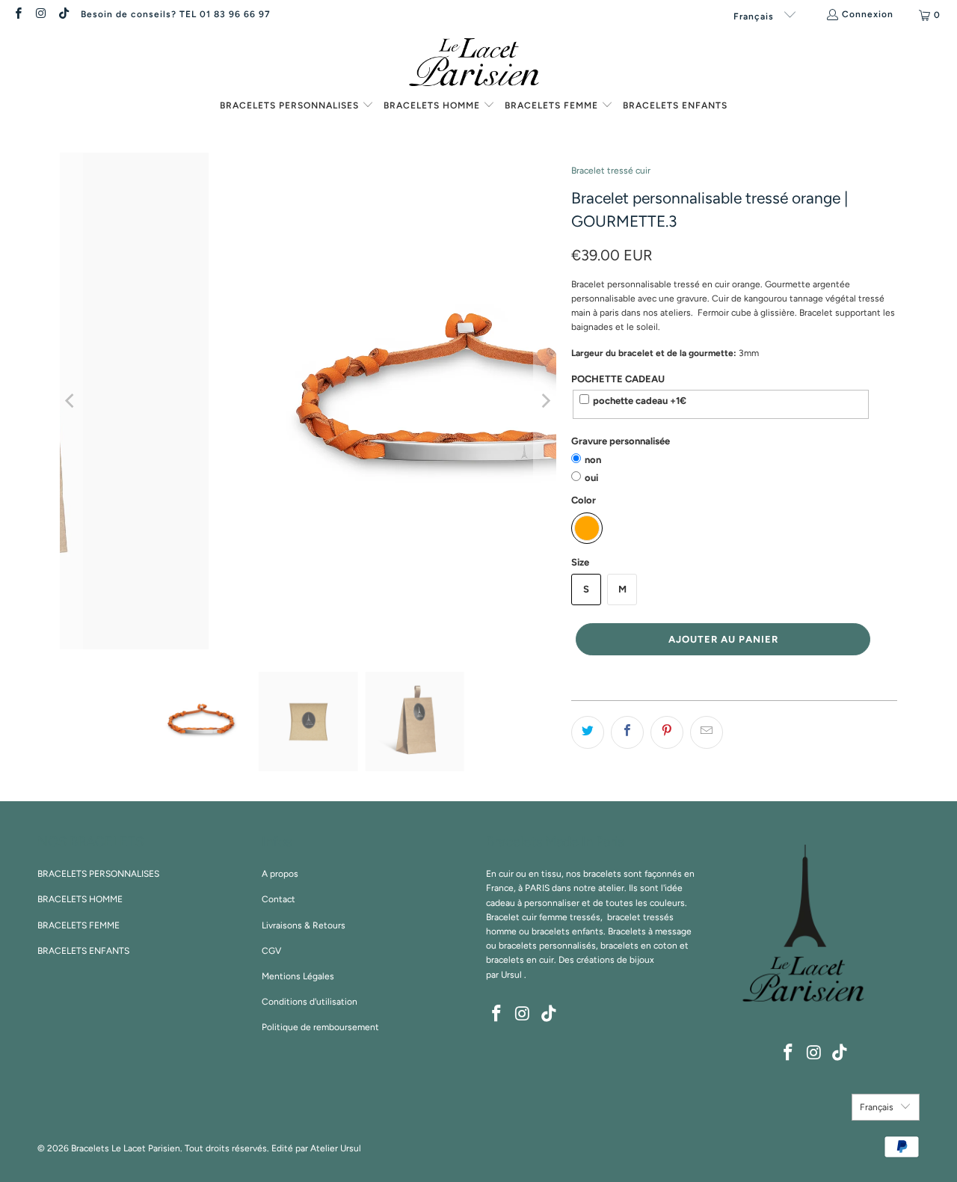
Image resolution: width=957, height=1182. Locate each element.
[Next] (545, 401)
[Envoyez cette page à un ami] (706, 732)
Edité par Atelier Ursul (316, 1148)
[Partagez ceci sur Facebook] (627, 732)
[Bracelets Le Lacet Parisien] (478, 63)
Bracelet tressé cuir (610, 170)
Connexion (867, 14)
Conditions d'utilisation (309, 1001)
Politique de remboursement (320, 1027)
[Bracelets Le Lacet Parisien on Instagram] (40, 15)
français (755, 16)
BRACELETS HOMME (80, 899)
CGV (271, 951)
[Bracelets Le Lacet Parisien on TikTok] (63, 15)
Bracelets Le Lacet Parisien (125, 1148)
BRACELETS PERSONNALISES (98, 874)
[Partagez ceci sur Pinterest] (666, 732)
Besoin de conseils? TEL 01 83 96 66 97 (176, 14)
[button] (297, 106)
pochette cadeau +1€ (639, 400)
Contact (278, 899)
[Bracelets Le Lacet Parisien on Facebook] (17, 15)
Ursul (511, 975)
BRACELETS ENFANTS (83, 951)
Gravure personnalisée (620, 441)
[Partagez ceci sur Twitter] (587, 732)
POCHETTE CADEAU (618, 379)
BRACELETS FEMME (78, 925)
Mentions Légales (298, 976)
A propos (280, 874)
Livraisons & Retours (303, 925)
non (593, 459)
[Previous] (71, 401)
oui (591, 477)
